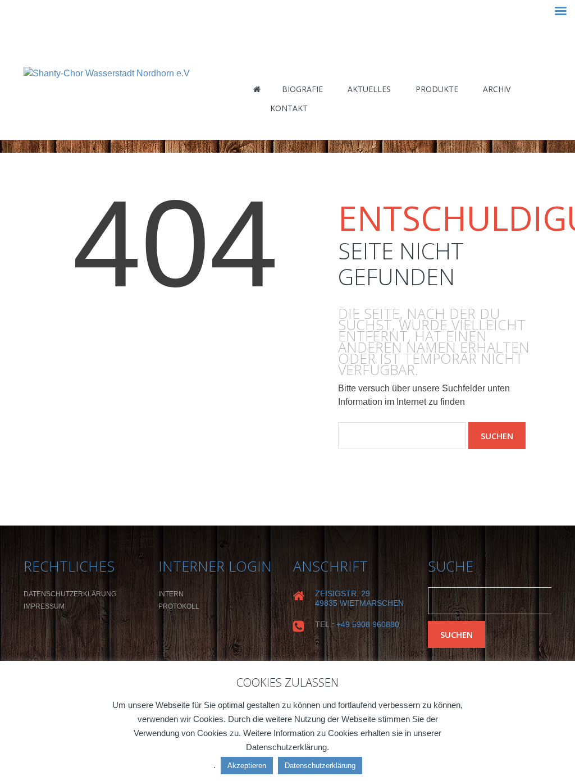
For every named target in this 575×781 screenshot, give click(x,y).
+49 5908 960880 (367, 624)
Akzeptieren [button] (246, 765)
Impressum (44, 606)
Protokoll (178, 606)
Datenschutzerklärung (70, 594)
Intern (171, 594)
